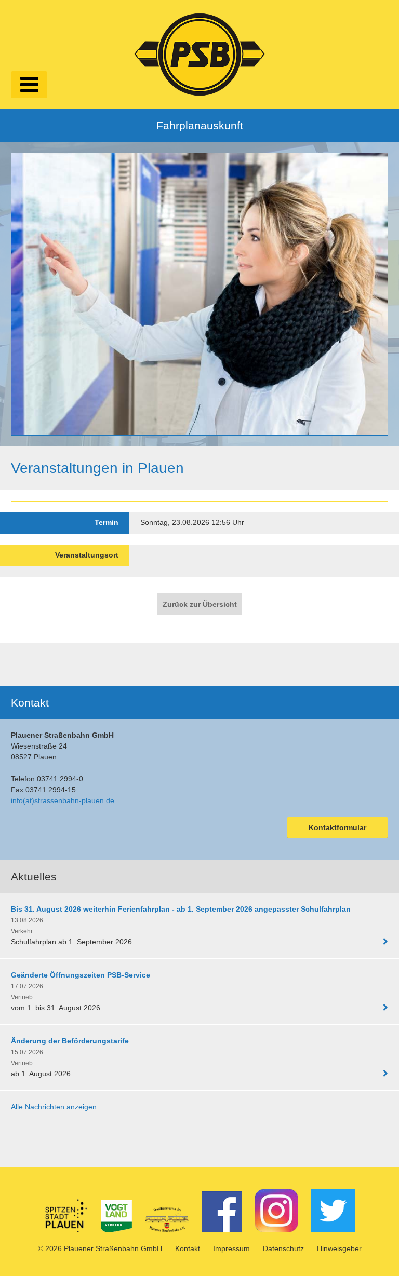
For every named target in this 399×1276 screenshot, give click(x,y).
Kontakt (187, 1248)
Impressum (231, 1248)
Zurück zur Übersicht (200, 604)
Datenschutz (283, 1248)
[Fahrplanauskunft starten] (199, 294)
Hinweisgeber (339, 1248)
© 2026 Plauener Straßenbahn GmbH (100, 1248)
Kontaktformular (337, 827)
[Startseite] (199, 53)
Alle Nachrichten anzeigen (54, 1107)
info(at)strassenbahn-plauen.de (62, 800)
